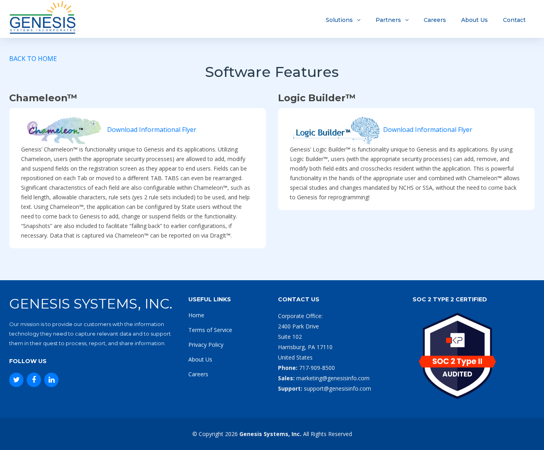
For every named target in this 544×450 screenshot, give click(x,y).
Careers (435, 20)
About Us (474, 20)
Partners (388, 20)
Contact (514, 20)
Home (196, 315)
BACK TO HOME (33, 58)
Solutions (339, 20)
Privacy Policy (205, 344)
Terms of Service (210, 330)
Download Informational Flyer (151, 129)
